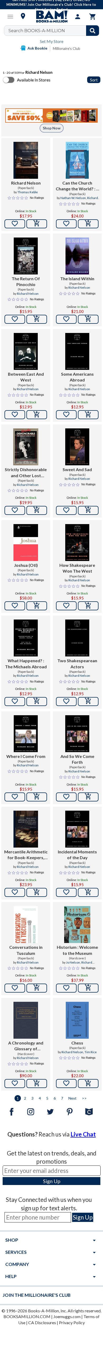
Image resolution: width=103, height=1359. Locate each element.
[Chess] (77, 1020)
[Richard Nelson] (25, 160)
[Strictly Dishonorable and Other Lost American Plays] (26, 447)
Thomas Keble (27, 192)
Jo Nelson (73, 962)
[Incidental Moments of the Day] (77, 829)
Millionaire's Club (66, 48)
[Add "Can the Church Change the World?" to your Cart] (88, 223)
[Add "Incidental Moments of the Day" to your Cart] (88, 892)
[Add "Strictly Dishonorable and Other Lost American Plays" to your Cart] (36, 510)
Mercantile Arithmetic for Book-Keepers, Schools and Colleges (26, 855)
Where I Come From (25, 756)
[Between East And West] (25, 351)
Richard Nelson (26, 182)
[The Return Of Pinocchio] (25, 256)
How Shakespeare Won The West (77, 568)
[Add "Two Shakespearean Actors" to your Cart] (88, 701)
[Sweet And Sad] (77, 447)
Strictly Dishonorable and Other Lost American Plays (26, 472)
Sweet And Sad (77, 469)
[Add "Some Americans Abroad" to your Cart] (88, 414)
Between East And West (26, 376)
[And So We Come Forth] (77, 733)
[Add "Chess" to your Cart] (88, 1083)
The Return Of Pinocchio (26, 281)
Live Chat (83, 1134)
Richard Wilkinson (81, 964)
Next (72, 1098)
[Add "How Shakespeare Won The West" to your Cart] (88, 605)
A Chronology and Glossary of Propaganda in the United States (26, 1046)
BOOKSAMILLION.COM (26, 1316)
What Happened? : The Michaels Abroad (26, 663)
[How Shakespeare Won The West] (77, 542)
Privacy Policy (72, 1322)
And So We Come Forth (77, 759)
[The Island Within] (77, 256)
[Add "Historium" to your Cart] (88, 988)
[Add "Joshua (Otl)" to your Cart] (36, 605)
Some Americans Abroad (77, 376)
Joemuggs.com (67, 1316)
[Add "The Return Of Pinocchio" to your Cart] (36, 319)
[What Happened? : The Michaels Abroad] (25, 638)
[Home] (51, 17)
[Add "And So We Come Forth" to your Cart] (88, 796)
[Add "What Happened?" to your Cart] (36, 701)
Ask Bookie (37, 48)
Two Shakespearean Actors (77, 663)
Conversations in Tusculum (26, 950)
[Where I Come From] (25, 733)
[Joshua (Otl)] (25, 542)
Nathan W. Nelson (73, 198)
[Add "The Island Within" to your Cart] (88, 319)
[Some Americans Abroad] (77, 351)
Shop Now (51, 128)
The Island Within (77, 278)
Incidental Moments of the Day (77, 854)
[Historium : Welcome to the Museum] (77, 924)
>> (84, 1098)
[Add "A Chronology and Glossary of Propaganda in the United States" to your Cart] (36, 1083)
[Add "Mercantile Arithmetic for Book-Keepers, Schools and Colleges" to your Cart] (36, 892)
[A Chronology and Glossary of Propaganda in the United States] (25, 1020)
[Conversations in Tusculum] (25, 924)
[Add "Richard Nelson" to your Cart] (36, 223)
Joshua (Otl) (26, 565)
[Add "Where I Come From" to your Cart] (36, 796)
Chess (77, 1042)
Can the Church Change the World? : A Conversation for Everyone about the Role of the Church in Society (77, 186)
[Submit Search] (92, 30)
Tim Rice (91, 1052)
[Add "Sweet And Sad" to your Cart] (88, 510)
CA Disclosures (42, 1322)
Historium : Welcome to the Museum (77, 950)
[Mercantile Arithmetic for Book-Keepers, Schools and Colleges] (25, 829)
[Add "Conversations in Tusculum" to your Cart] (36, 988)
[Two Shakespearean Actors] (77, 638)
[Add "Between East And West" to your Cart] (36, 414)
